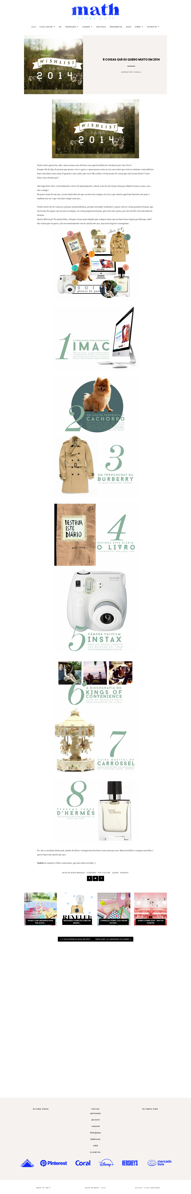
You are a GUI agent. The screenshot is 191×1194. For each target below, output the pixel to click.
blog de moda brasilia (73, 872)
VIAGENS (86, 27)
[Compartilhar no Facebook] (89, 878)
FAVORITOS (152, 27)
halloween (95, 1139)
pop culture (104, 872)
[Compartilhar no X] (95, 878)
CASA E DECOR (46, 27)
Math (130, 72)
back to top (43, 1188)
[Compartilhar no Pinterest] (101, 878)
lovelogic (155, 1188)
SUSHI (128, 27)
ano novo (95, 1119)
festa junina (95, 1132)
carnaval (95, 1126)
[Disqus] (95, 980)
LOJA (33, 27)
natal (95, 1145)
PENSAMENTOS (116, 27)
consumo (91, 872)
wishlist (124, 872)
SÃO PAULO (101, 27)
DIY (60, 27)
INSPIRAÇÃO (70, 27)
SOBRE (138, 27)
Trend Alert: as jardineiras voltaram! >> (113, 939)
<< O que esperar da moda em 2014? (75, 939)
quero (115, 872)
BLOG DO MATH (92, 1188)
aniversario (95, 1113)
